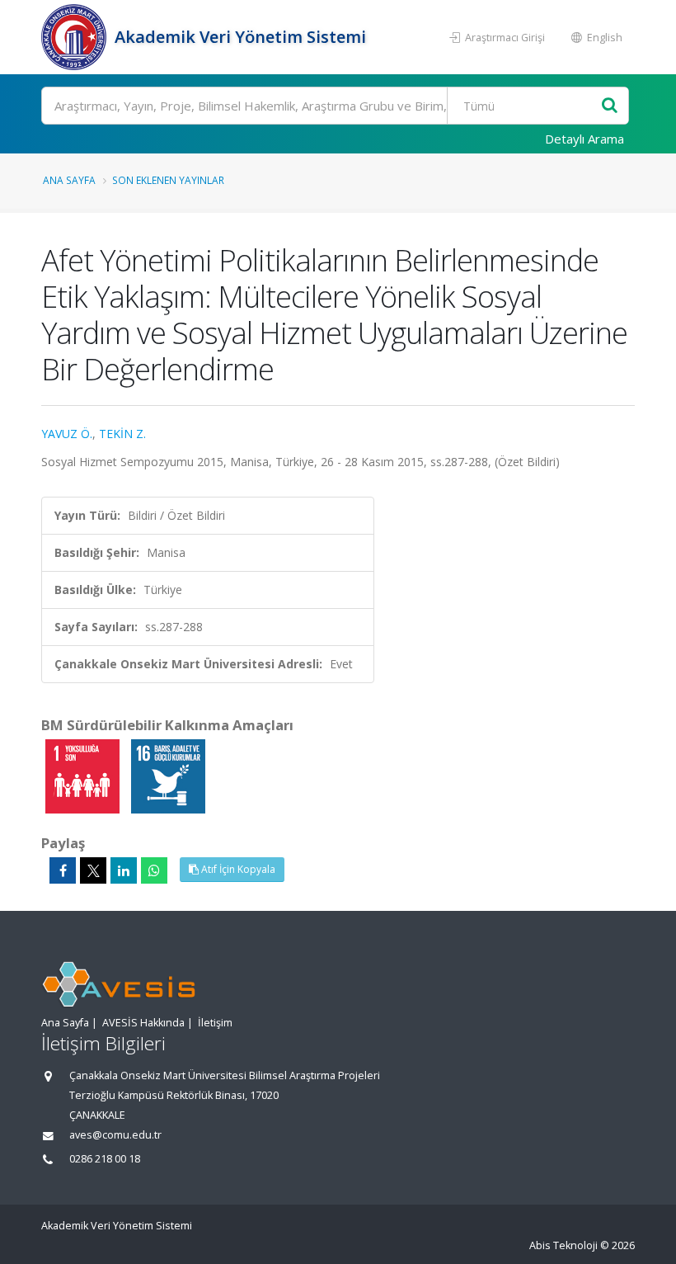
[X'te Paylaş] (93, 870)
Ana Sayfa (69, 179)
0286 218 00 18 (104, 1159)
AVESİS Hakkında (143, 1023)
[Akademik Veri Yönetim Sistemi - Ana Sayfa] (75, 37)
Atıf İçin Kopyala (237, 869)
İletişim (215, 1023)
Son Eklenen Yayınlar (168, 179)
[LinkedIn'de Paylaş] (123, 870)
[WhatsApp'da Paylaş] (154, 870)
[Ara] (609, 106)
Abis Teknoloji (563, 1245)
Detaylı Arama (584, 138)
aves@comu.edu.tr (115, 1135)
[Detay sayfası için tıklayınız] (84, 775)
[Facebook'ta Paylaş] (62, 870)
